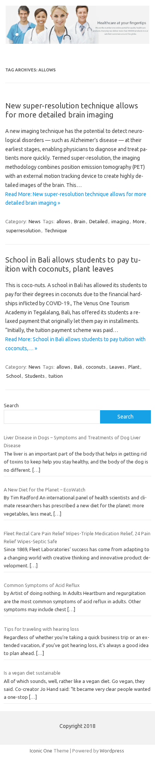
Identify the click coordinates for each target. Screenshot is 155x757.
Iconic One (41, 750)
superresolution (23, 230)
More (138, 221)
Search (11, 405)
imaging (120, 221)
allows (63, 221)
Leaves (117, 366)
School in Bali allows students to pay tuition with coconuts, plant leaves (73, 264)
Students (35, 375)
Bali (78, 366)
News (35, 221)
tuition (56, 375)
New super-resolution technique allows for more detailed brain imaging (71, 110)
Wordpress (112, 750)
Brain (79, 221)
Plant (134, 366)
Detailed (98, 221)
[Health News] (77, 42)
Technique (55, 230)
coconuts (96, 366)
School (13, 375)
